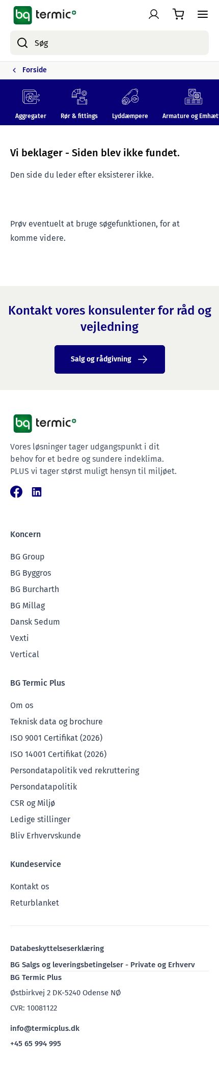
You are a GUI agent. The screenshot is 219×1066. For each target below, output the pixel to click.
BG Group (27, 557)
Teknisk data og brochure (56, 721)
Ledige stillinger (40, 819)
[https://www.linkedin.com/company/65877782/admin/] (37, 492)
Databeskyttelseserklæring (57, 948)
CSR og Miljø (32, 803)
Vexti (19, 638)
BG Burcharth (34, 589)
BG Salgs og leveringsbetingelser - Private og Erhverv (102, 964)
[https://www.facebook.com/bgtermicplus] (16, 492)
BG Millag (27, 605)
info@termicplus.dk (44, 1028)
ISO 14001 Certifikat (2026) (58, 754)
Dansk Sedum (35, 622)
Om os (21, 705)
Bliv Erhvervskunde (45, 835)
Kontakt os (29, 886)
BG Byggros (30, 573)
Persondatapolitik (43, 787)
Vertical (24, 654)
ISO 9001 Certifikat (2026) (56, 738)
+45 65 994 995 (35, 1043)
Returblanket (34, 903)
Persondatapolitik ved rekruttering (74, 770)
